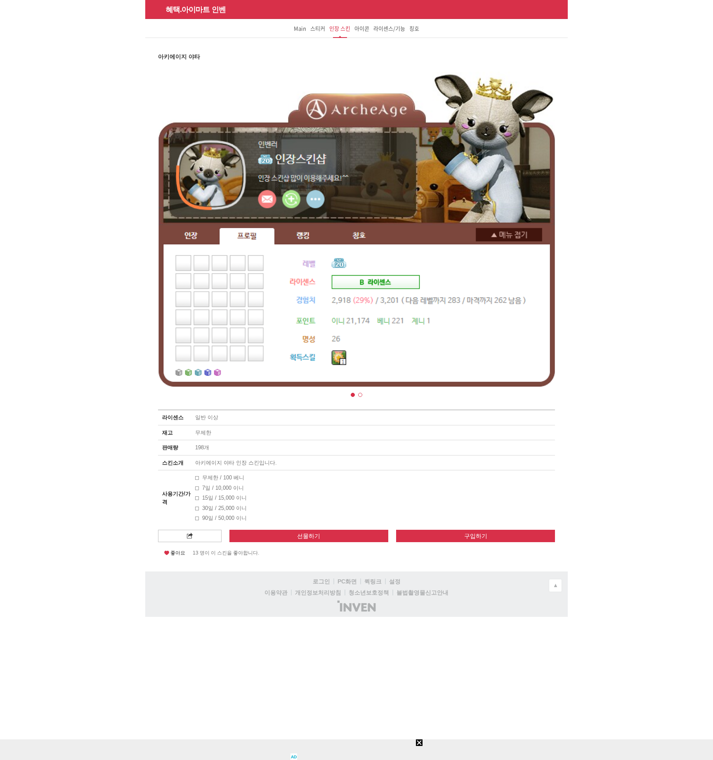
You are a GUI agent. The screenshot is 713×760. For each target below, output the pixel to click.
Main (300, 28)
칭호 (414, 28)
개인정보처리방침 (318, 592)
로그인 (321, 581)
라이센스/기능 (389, 28)
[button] (353, 395)
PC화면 (347, 581)
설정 (395, 581)
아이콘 (361, 28)
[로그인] (543, 9)
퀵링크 (373, 581)
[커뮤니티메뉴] (154, 9)
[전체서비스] (558, 9)
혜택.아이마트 (188, 9)
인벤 (219, 9)
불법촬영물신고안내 (423, 592)
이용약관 (276, 592)
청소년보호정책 (369, 592)
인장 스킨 (339, 31)
